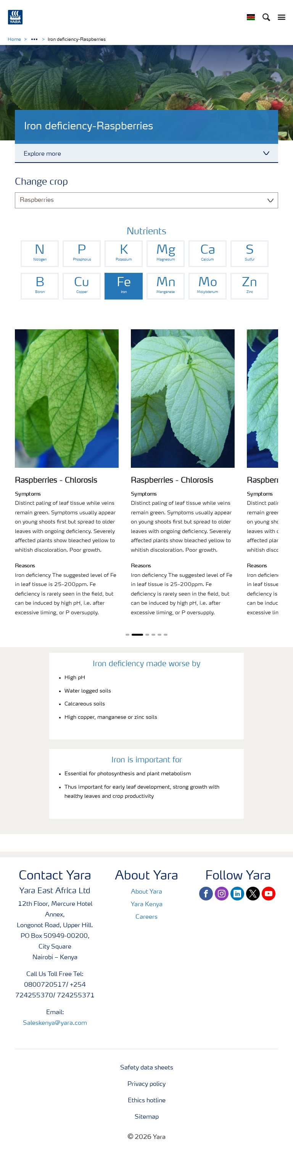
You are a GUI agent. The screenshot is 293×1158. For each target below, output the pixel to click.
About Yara (146, 892)
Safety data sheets (146, 1068)
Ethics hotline (147, 1101)
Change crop (41, 182)
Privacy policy (146, 1084)
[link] (40, 253)
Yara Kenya (147, 905)
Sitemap (147, 1117)
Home (14, 39)
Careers (146, 917)
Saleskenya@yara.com (55, 1023)
